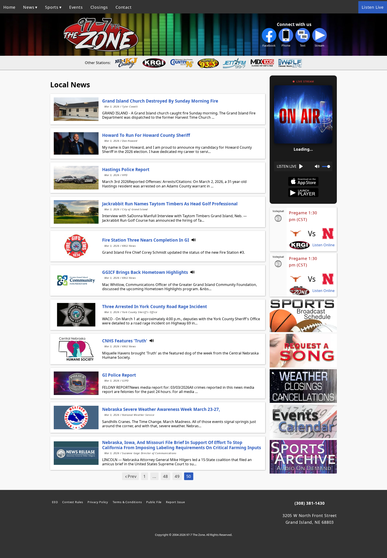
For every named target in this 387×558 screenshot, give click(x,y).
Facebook (268, 45)
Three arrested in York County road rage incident (154, 306)
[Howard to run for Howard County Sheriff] (76, 143)
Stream (319, 45)
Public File (153, 502)
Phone (286, 45)
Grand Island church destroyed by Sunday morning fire (160, 101)
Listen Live (373, 7)
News (28, 7)
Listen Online (323, 245)
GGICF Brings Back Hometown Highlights (145, 272)
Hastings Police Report (125, 169)
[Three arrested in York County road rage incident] (76, 314)
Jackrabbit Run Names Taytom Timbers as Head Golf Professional (170, 203)
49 (177, 476)
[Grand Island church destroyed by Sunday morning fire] (76, 109)
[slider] (326, 166)
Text (302, 45)
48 (165, 476)
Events (76, 7)
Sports (51, 7)
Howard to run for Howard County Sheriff (146, 135)
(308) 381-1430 (310, 503)
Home (9, 7)
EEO (55, 502)
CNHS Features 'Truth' (124, 340)
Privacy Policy (98, 502)
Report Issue (175, 502)
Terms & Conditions (127, 502)
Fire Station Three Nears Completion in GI (145, 240)
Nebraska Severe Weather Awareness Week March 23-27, (161, 409)
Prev (132, 476)
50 (188, 476)
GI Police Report (119, 375)
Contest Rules (72, 502)
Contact (124, 7)
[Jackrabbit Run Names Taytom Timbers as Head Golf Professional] (76, 212)
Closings (99, 7)
